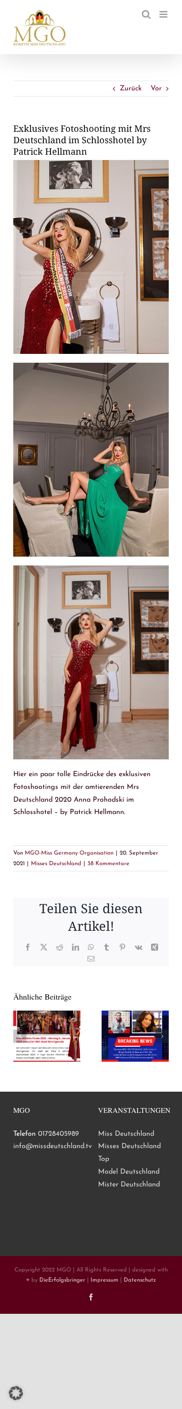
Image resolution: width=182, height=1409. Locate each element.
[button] (20, 1036)
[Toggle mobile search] (146, 14)
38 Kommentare (108, 863)
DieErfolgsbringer (62, 1280)
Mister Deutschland (129, 1184)
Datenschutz (140, 1280)
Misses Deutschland (56, 863)
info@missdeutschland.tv (52, 1146)
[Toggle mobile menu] (164, 14)
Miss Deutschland (126, 1134)
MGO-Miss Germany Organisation (69, 853)
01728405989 (58, 1134)
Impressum (104, 1280)
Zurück (131, 88)
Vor (156, 88)
